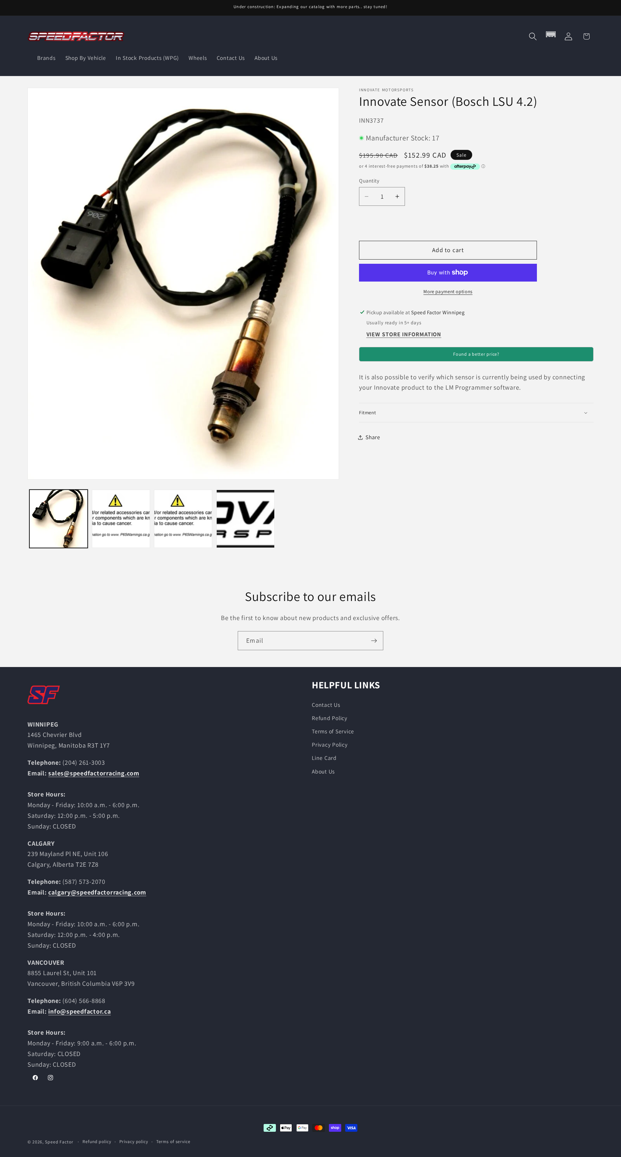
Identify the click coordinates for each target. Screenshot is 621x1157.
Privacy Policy (330, 744)
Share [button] (372, 437)
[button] (533, 36)
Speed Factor (59, 1142)
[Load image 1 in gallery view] (58, 519)
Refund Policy (329, 718)
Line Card (324, 758)
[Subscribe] (374, 640)
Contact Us (326, 704)
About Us (323, 771)
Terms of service (173, 1141)
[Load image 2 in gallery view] (121, 519)
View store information (403, 334)
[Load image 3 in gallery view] (183, 519)
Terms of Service (333, 731)
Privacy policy (133, 1141)
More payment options (448, 291)
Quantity (369, 180)
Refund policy (96, 1141)
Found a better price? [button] (476, 354)
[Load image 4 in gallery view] (245, 519)
